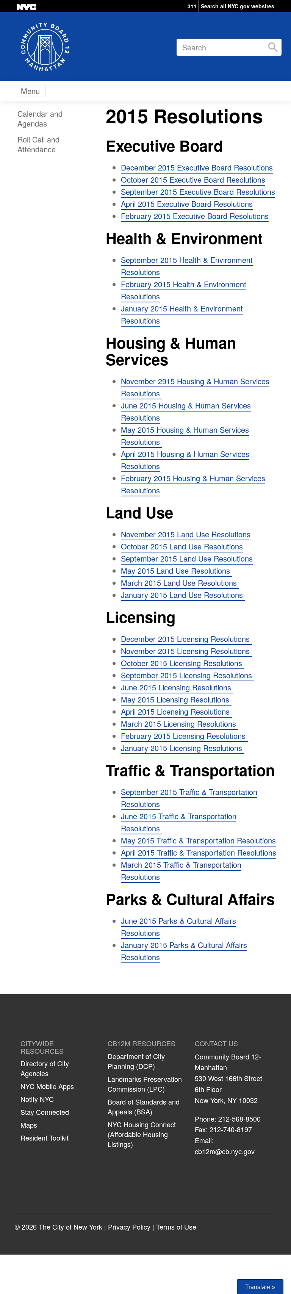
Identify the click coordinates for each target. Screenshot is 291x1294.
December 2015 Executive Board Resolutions (197, 167)
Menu (30, 90)
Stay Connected (44, 1112)
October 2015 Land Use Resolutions (182, 546)
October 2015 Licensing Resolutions (182, 662)
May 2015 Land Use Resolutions (176, 570)
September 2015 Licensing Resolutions (187, 675)
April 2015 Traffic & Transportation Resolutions (198, 852)
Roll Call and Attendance (38, 144)
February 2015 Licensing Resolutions (184, 735)
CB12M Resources (141, 1043)
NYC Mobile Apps (47, 1086)
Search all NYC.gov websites (237, 6)
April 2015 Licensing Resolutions (176, 711)
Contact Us (216, 1043)
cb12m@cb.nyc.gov (225, 1151)
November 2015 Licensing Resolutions (186, 650)
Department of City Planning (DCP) (136, 1061)
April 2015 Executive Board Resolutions (187, 203)
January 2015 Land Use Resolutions (183, 594)
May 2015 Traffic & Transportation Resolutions (198, 840)
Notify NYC (37, 1099)
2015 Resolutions (184, 115)
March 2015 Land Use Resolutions (180, 582)
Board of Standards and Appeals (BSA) (144, 1106)
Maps (28, 1125)
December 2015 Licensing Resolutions (186, 638)
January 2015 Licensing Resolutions (182, 747)
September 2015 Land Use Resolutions (187, 558)
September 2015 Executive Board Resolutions (198, 191)
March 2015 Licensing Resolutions (179, 723)
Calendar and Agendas (40, 118)
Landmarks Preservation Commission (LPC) (145, 1084)
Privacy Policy (129, 1226)
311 (192, 6)
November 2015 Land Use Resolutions (185, 534)
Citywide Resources (42, 1047)
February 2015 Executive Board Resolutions (195, 215)
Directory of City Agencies (44, 1068)
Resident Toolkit (44, 1137)
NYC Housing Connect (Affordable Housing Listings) (142, 1134)
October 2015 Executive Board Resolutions (193, 179)
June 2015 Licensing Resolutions (177, 687)
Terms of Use (176, 1226)
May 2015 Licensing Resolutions (176, 699)
